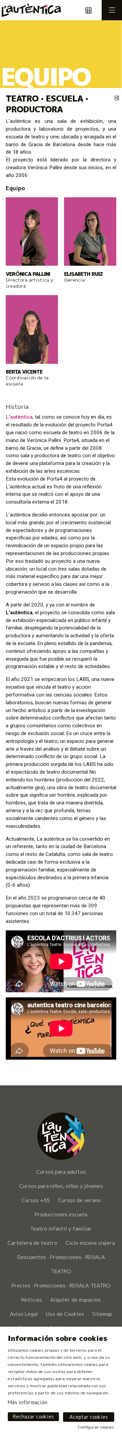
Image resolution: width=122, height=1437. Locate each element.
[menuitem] (61, 1193)
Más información (27, 1402)
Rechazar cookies (33, 1416)
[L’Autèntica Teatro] (29, 10)
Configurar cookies (96, 1427)
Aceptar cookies (88, 1417)
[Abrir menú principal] (112, 10)
